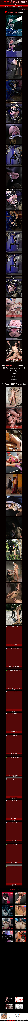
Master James (14, 379)
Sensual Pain (12, 12)
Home (7, 6)
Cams (13, 6)
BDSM (14, 373)
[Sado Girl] (9, 999)
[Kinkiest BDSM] (9, 1006)
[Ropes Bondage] (19, 1006)
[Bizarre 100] (19, 999)
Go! (23, 9)
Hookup (20, 6)
